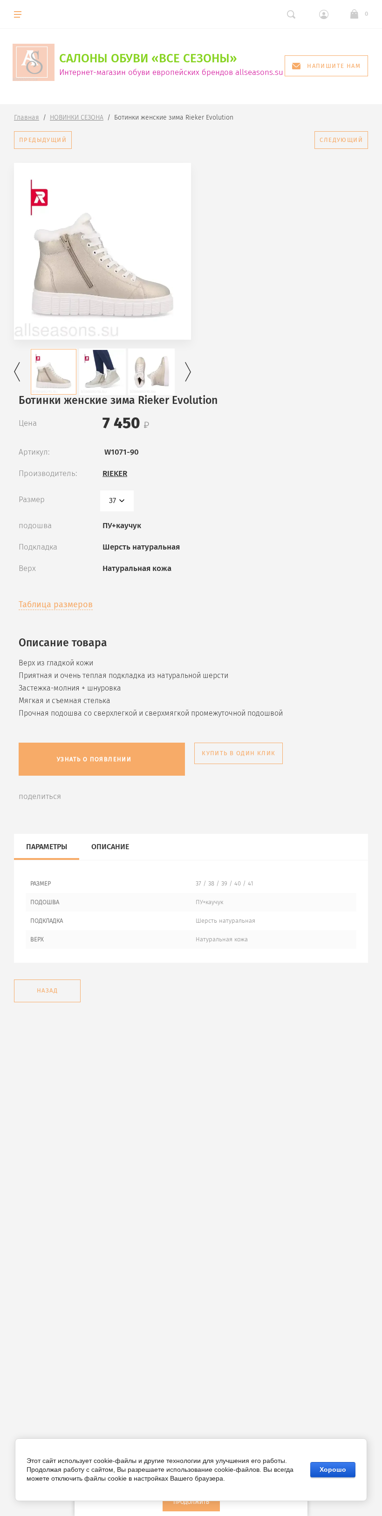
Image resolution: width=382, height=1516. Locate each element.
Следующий (341, 139)
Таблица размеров (56, 604)
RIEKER (114, 473)
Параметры (46, 846)
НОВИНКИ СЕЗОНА (76, 117)
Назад (47, 990)
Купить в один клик (238, 753)
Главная (26, 117)
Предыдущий (43, 139)
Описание (110, 846)
